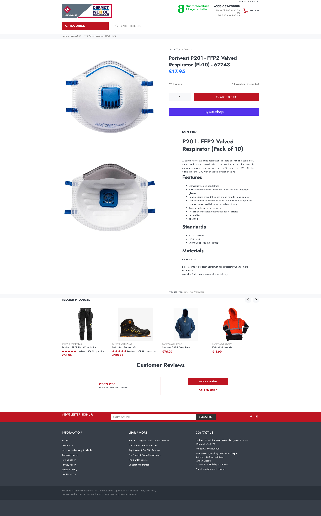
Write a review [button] (208, 381)
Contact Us (67, 445)
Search (65, 441)
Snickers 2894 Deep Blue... (176, 348)
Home (64, 36)
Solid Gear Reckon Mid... (125, 348)
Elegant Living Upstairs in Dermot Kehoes (149, 441)
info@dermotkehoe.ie (214, 469)
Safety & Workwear (194, 292)
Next (256, 300)
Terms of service (70, 455)
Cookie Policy (69, 475)
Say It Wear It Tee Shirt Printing (144, 450)
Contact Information (139, 465)
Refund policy (69, 460)
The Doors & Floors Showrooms (144, 455)
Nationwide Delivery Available (77, 450)
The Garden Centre (138, 460)
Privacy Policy (69, 465)
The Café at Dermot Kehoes (143, 445)
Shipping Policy (69, 470)
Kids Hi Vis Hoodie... (223, 348)
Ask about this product (247, 84)
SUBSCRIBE (205, 417)
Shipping (177, 84)
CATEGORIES (75, 25)
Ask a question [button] (208, 390)
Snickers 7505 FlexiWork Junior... (80, 348)
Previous (248, 300)
